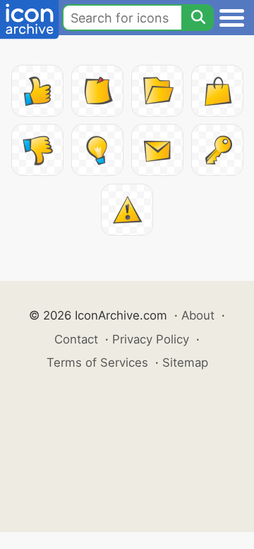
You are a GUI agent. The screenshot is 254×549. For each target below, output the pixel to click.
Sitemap (185, 362)
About (197, 315)
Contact (76, 339)
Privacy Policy (150, 339)
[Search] (197, 17)
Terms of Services (97, 362)
